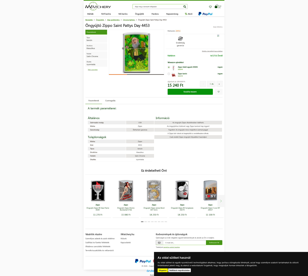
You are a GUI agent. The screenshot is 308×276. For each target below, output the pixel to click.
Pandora (155, 14)
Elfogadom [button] (163, 270)
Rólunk (124, 238)
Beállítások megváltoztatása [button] (179, 270)
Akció (188, 14)
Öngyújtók (139, 14)
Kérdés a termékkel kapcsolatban (212, 51)
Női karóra (123, 14)
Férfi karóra (106, 14)
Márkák (90, 14)
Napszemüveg (172, 14)
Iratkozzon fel (214, 242)
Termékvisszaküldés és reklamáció (99, 250)
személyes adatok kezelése (171, 247)
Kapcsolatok (126, 242)
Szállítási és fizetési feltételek (97, 242)
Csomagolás (110, 100)
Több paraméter (93, 70)
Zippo (178, 31)
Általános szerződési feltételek (97, 246)
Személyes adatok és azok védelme (100, 238)
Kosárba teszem (190, 91)
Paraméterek (93, 100)
